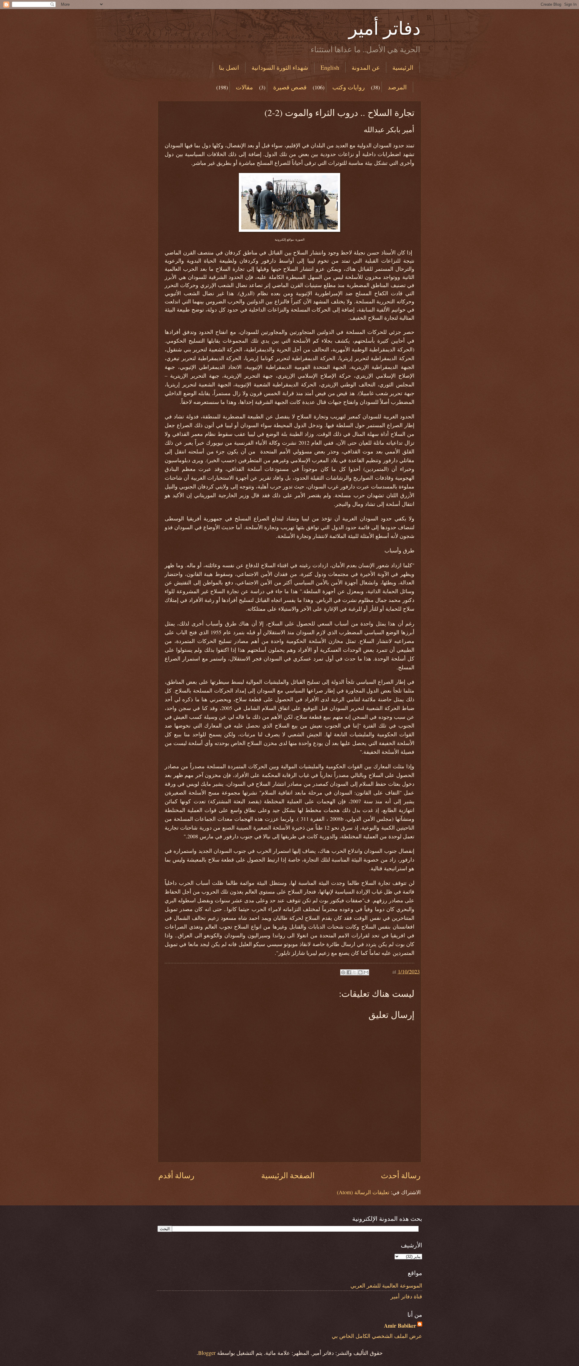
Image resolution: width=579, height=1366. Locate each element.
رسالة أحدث (401, 1175)
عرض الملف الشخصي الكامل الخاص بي (377, 1335)
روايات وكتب (348, 87)
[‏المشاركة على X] (355, 972)
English (330, 67)
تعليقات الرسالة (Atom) (363, 1192)
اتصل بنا (229, 67)
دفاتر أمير (385, 28)
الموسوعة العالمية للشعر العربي (386, 1285)
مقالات (244, 87)
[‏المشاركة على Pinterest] (343, 972)
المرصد (397, 87)
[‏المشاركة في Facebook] (349, 972)
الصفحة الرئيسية (288, 1175)
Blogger (207, 1352)
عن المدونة (366, 67)
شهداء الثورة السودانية (280, 67)
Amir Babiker (400, 1325)
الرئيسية (402, 67)
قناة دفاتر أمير (406, 1296)
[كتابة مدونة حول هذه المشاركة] (360, 972)
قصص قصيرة (290, 87)
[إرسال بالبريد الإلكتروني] (366, 972)
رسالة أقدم (176, 1175)
